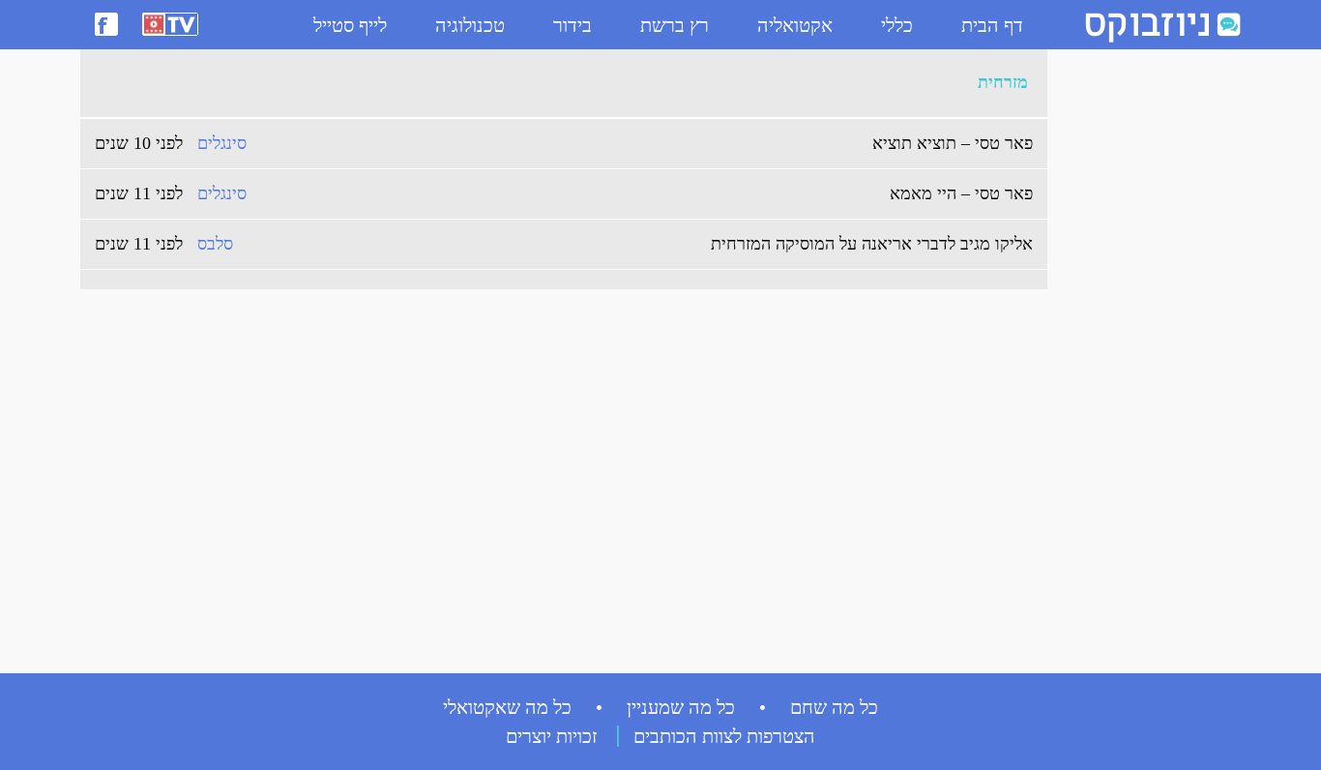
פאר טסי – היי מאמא (961, 193)
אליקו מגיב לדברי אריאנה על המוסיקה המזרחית (872, 243)
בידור (572, 25)
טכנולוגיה (470, 25)
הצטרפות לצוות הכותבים (724, 736)
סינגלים (222, 143)
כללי (897, 25)
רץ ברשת (674, 25)
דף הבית (992, 25)
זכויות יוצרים (552, 736)
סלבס (215, 243)
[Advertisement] (1134, 349)
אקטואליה (795, 25)
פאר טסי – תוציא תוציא (952, 143)
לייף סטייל (350, 25)
